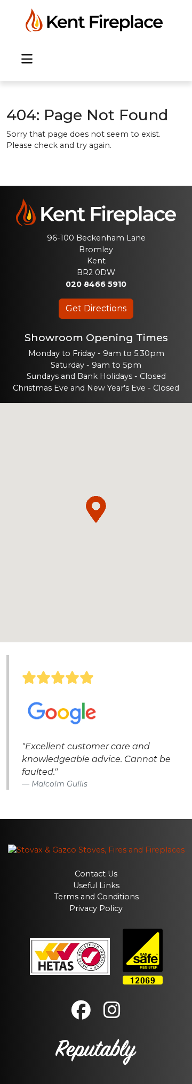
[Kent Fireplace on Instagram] (112, 1014)
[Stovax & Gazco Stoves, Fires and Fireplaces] (96, 849)
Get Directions (96, 308)
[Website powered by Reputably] (95, 1050)
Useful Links (96, 885)
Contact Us (96, 874)
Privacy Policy (96, 908)
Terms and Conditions (96, 896)
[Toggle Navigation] (27, 59)
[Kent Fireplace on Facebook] (81, 1014)
